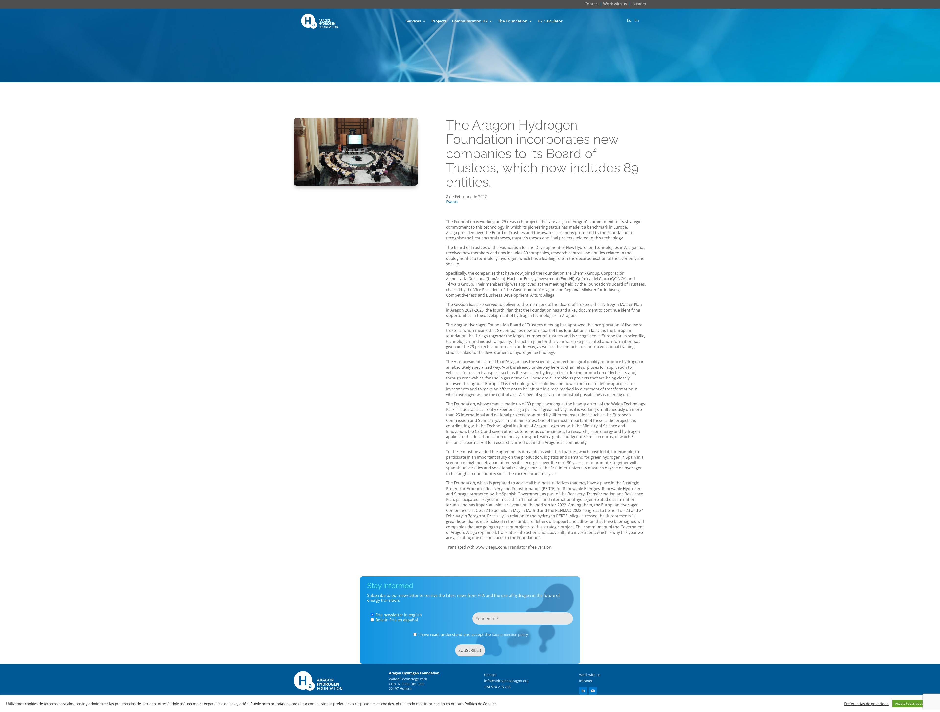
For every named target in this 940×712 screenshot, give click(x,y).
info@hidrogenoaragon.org (506, 681)
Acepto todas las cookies (913, 703)
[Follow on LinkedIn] (583, 691)
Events (452, 202)
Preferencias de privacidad (866, 703)
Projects (438, 21)
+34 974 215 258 (497, 686)
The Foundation (512, 21)
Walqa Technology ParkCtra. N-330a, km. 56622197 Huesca (408, 684)
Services (413, 21)
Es (629, 20)
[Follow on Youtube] (593, 691)
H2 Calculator (550, 21)
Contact (592, 4)
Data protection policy (510, 634)
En (636, 20)
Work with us (615, 4)
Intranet (638, 4)
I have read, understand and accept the (472, 634)
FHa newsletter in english (398, 614)
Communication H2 (470, 21)
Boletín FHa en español (396, 619)
